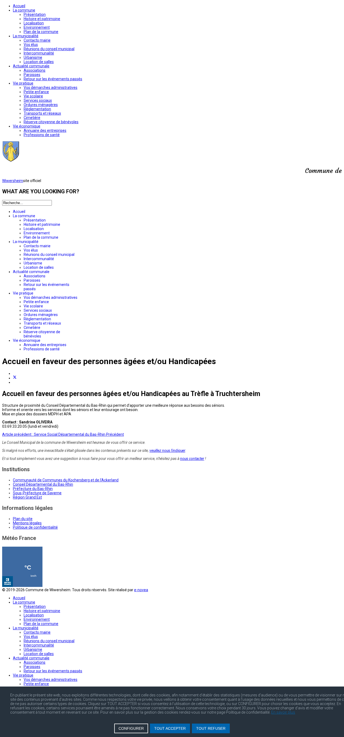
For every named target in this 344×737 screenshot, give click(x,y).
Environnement (37, 27)
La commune (24, 10)
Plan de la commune (41, 32)
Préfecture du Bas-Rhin (33, 489)
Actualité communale (31, 66)
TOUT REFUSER (210, 728)
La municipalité (25, 36)
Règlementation (37, 109)
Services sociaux (38, 100)
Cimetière (32, 117)
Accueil (19, 6)
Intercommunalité (39, 53)
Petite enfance (36, 92)
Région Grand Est (27, 497)
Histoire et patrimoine (42, 19)
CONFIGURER (131, 728)
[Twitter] (15, 378)
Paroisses (32, 74)
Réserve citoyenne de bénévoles (51, 122)
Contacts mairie (37, 40)
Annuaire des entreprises (45, 130)
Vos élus (31, 44)
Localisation (34, 23)
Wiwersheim (12, 181)
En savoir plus (283, 712)
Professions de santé (42, 135)
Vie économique (26, 126)
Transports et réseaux (42, 113)
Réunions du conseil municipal (49, 49)
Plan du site (23, 519)
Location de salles (39, 62)
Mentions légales (27, 523)
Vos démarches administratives (50, 87)
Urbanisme (33, 57)
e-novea (141, 590)
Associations (34, 70)
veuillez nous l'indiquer (167, 450)
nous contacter (192, 458)
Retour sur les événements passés (53, 79)
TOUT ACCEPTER (170, 728)
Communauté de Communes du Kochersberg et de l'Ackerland (66, 480)
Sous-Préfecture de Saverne (37, 493)
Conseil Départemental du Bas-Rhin (43, 484)
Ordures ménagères (41, 105)
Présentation (35, 14)
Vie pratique (23, 83)
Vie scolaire (33, 96)
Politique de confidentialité (35, 527)
